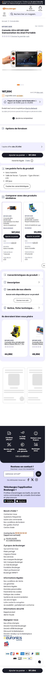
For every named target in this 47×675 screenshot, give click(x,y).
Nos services (8, 557)
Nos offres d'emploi (11, 623)
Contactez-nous (10, 514)
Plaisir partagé (9, 551)
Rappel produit (9, 612)
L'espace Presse (10, 554)
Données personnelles (12, 589)
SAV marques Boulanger (13, 562)
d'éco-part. (40, 92)
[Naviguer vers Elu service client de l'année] (22, 644)
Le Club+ (20, 96)
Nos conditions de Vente (13, 581)
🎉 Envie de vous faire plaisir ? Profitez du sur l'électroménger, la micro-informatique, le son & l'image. (22, 2)
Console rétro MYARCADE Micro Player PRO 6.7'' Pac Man (15, 344)
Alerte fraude (9, 615)
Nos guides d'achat (11, 525)
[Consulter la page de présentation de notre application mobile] (9, 501)
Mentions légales (10, 586)
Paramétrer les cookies (13, 592)
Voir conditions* (22, 456)
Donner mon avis (23, 300)
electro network (31, 108)
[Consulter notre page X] (32, 480)
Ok (38, 474)
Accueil (4, 21)
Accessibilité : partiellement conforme (19, 605)
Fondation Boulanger (12, 567)
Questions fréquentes (12, 517)
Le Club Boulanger (11, 565)
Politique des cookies (12, 594)
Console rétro (14, 21)
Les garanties (9, 584)
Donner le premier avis (20, 37)
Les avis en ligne (10, 600)
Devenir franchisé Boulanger (15, 626)
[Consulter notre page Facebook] (28, 480)
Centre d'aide (9, 527)
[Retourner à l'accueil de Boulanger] (9, 9)
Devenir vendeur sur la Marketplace (18, 634)
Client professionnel (12, 570)
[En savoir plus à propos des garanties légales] (32, 160)
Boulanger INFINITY (11, 573)
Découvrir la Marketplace (14, 631)
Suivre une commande (13, 519)
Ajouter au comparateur (24, 118)
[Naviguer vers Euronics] (22, 638)
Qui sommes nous (11, 549)
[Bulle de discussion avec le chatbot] (39, 662)
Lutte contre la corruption (14, 602)
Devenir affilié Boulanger (13, 628)
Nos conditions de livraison (14, 522)
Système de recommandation (16, 597)
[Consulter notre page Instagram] (36, 480)
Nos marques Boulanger (13, 559)
